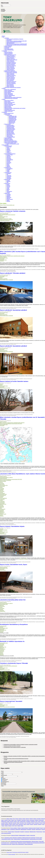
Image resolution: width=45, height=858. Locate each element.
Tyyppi (2, 777)
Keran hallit (41, 841)
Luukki (8, 188)
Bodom (8, 184)
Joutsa (12, 820)
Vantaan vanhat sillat (8, 111)
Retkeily (3, 88)
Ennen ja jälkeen (13, 828)
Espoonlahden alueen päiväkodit (6, 279)
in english (3, 11)
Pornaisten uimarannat (11, 63)
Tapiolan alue (7, 193)
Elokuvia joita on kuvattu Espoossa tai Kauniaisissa (17, 44)
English (32, 248)
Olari (7, 182)
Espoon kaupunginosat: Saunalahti (11, 701)
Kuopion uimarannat (10, 78)
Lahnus (8, 187)
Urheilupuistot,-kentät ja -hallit (10, 142)
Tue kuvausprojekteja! (8, 48)
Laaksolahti (9, 175)
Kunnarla (8, 161)
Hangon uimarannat (10, 55)
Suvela (1, 482)
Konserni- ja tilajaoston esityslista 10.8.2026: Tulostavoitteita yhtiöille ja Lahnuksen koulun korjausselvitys (24, 756)
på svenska (3, 10)
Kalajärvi (8, 185)
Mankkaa (8, 196)
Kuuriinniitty (9, 162)
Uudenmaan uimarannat (4, 220)
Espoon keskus (10, 154)
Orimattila (29, 822)
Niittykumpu (9, 197)
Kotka (8, 821)
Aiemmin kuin (3, 782)
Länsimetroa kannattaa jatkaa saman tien (13, 600)
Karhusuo (8, 157)
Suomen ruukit (39, 837)
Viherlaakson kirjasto (11, 136)
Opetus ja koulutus (3, 529)
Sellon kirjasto (9, 134)
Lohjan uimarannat (10, 60)
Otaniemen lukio (12, 122)
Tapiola (8, 200)
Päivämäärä (3, 783)
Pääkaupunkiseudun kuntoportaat (11, 98)
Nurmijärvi (22, 822)
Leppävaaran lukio (12, 120)
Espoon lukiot (9, 115)
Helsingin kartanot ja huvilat (9, 104)
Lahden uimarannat (10, 79)
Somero (31, 824)
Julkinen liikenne (3, 256)
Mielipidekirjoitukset (10, 42)
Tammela (35, 824)
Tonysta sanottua (7, 46)
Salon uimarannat (10, 80)
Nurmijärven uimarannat (11, 62)
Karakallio (9, 173)
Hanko (24, 818)
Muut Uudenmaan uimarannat (10, 54)
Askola (7, 818)
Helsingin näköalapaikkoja (9, 95)
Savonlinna (21, 824)
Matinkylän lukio (12, 121)
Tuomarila (2, 483)
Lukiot (8, 829)
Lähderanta (2, 501)
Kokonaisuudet (4, 775)
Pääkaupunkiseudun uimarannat (6, 219)
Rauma (14, 824)
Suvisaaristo (9, 152)
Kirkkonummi (2, 611)
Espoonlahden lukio (13, 116)
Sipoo (25, 824)
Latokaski (8, 148)
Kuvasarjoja (4, 112)
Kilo (7, 174)
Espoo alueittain (5, 144)
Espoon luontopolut (8, 90)
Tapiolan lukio (11, 123)
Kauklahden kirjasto (10, 128)
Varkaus (9, 825)
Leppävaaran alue (7, 172)
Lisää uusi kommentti (26, 248)
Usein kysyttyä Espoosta (6, 833)
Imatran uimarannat (10, 73)
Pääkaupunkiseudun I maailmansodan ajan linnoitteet (14, 108)
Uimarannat (4, 50)
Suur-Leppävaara (3, 498)
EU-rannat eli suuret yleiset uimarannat (7, 214)
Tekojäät (33, 829)
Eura (14, 818)
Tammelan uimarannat (11, 82)
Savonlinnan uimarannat (11, 81)
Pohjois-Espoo (7, 183)
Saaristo (28, 835)
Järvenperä (9, 156)
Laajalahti (8, 195)
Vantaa (6, 825)
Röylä (8, 190)
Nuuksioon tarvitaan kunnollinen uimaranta (12, 745)
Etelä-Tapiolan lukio (13, 117)
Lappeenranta (22, 821)
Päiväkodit (29, 829)
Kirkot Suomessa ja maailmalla (10, 140)
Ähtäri (22, 825)
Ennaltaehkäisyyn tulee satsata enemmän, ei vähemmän (15, 747)
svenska (36, 248)
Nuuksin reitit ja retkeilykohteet (18, 844)
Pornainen (37, 822)
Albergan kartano (35, 841)
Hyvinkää (38, 818)
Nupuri (8, 164)
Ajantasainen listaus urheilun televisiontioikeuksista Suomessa (16, 758)
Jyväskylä (19, 820)
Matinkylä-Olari (7, 179)
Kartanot (1, 383)
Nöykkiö (8, 149)
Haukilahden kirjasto (11, 126)
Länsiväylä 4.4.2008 (23, 558)
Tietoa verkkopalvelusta (9, 49)
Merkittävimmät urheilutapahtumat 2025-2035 (35, 842)
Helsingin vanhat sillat (8, 105)
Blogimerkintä (5, 779)
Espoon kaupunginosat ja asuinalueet (7, 706)
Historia (3, 99)
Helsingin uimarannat (8, 52)
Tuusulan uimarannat (11, 68)
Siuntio (28, 824)
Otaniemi (8, 198)
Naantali (14, 822)
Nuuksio (8, 165)
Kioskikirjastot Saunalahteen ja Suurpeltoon (14, 624)
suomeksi (3, 9)
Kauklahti (8, 169)
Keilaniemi (2, 650)
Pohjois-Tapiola (10, 199)
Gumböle (8, 155)
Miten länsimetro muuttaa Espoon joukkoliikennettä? (17, 43)
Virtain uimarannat (10, 85)
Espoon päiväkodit (8, 137)
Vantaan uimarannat (8, 53)
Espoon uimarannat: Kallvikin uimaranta (12, 211)
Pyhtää (2, 824)
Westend (8, 201)
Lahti (18, 821)
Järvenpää (23, 820)
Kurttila (8, 170)
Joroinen (6, 820)
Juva (15, 820)
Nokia (18, 822)
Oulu (25, 822)
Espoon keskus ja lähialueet (9, 153)
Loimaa (42, 821)
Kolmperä (8, 160)
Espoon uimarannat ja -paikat (5, 218)
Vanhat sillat (32, 835)
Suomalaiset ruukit (8, 109)
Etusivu (1, 205)
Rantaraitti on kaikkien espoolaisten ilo (12, 641)
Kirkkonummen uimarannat (12, 59)
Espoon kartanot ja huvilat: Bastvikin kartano (14, 381)
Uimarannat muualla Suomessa (10, 71)
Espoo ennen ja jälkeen (9, 100)
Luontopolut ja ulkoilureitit (15, 829)
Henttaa (8, 180)
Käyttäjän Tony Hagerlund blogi (29, 621)
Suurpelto (2, 506)
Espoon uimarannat (8, 51)
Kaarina (27, 820)
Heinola (27, 818)
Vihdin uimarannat (10, 69)
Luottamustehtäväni (8, 45)
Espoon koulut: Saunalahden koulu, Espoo (13, 564)
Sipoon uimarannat (10, 66)
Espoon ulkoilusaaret (8, 93)
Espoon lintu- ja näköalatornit (10, 89)
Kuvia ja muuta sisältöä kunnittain (10, 141)
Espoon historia (7, 101)
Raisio (10, 824)
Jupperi (1, 500)
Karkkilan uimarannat (11, 58)
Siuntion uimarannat (10, 67)
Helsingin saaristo (7, 96)
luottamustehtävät (3, 478)
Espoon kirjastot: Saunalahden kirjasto (12, 526)
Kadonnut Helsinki (8, 107)
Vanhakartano (9, 191)
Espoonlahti (9, 146)
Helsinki (31, 818)
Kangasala (32, 820)
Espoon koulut (7, 114)
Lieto (36, 821)
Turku (43, 824)
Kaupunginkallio (10, 159)
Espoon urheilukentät (8, 94)
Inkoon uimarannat (10, 57)
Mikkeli (6, 822)
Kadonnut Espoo (7, 106)
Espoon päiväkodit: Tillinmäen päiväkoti (12, 273)
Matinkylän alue (3, 504)
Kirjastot (1, 528)
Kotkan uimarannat (10, 76)
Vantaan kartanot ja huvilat (9, 110)
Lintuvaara (9, 177)
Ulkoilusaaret (38, 829)
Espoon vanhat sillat (8, 103)
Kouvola (11, 821)
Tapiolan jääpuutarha (28, 844)
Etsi (2, 5)
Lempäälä (28, 821)
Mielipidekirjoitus (5, 781)
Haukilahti (9, 194)
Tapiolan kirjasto (10, 135)
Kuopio (15, 821)
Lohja (39, 821)
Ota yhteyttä (6, 47)
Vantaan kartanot (17, 839)
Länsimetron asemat (8, 138)
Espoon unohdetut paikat (5, 669)
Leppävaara (9, 176)
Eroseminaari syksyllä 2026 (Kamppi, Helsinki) (20, 852)
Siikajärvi (8, 166)
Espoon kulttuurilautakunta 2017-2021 (14, 41)
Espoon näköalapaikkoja (9, 91)
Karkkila (36, 820)
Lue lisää (11, 248)
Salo (17, 824)
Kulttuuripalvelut (3, 626)
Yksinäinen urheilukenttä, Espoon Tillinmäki (14, 663)
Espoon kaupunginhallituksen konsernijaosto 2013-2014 (11, 423)
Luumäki (3, 822)
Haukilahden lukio (12, 118)
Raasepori (7, 824)
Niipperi (8, 189)
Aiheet (2, 771)
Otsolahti (1, 653)
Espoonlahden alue (8, 145)
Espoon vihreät (9, 852)
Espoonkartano (10, 168)
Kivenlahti (2, 488)
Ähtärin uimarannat (10, 86)
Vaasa (3, 825)
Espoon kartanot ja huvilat (9, 102)
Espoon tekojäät (7, 92)
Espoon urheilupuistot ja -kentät (13, 143)
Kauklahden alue (7, 167)
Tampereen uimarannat (11, 83)
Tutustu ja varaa (7, 801)
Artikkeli (3, 778)
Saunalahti (9, 150)
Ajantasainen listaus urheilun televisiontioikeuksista (21, 841)
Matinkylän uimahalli (22, 842)
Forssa (16, 818)
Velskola (8, 192)
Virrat (15, 825)
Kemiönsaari (41, 820)
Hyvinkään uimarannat (11, 56)
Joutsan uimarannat (10, 74)
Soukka (8, 151)
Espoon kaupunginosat (8, 113)
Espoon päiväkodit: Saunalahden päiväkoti (13, 346)
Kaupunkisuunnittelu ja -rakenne (6, 477)
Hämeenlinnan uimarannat (12, 72)
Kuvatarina (4, 780)
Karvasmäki (9, 158)
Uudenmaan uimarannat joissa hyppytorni (12, 87)
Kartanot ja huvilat (32, 828)
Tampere (39, 824)
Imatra (2, 820)
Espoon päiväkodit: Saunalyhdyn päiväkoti (13, 310)
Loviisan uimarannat (10, 61)
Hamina (20, 818)
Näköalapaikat (23, 829)
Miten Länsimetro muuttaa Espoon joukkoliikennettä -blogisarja (12, 255)
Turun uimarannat (10, 84)
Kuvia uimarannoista (4, 213)
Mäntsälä (10, 822)
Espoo (5, 205)
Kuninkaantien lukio (13, 119)
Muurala (8, 163)
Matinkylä (8, 181)
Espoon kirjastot (7, 124)
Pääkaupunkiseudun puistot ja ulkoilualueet (12, 97)
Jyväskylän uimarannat (11, 75)
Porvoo (41, 822)
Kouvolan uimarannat (11, 77)
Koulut (41, 828)
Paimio (32, 822)
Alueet (2, 773)
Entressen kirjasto (10, 125)
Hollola (34, 818)
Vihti (13, 825)
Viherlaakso (9, 178)
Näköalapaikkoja (22, 835)
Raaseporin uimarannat (11, 65)
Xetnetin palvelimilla (11, 854)
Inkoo (9, 820)
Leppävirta (33, 821)
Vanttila (8, 171)
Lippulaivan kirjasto (13, 842)
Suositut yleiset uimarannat (9, 70)
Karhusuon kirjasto (10, 127)
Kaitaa (8, 147)
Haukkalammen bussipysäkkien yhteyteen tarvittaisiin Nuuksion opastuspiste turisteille (20, 744)
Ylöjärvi (18, 825)
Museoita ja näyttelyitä (8, 139)
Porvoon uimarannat (10, 64)
